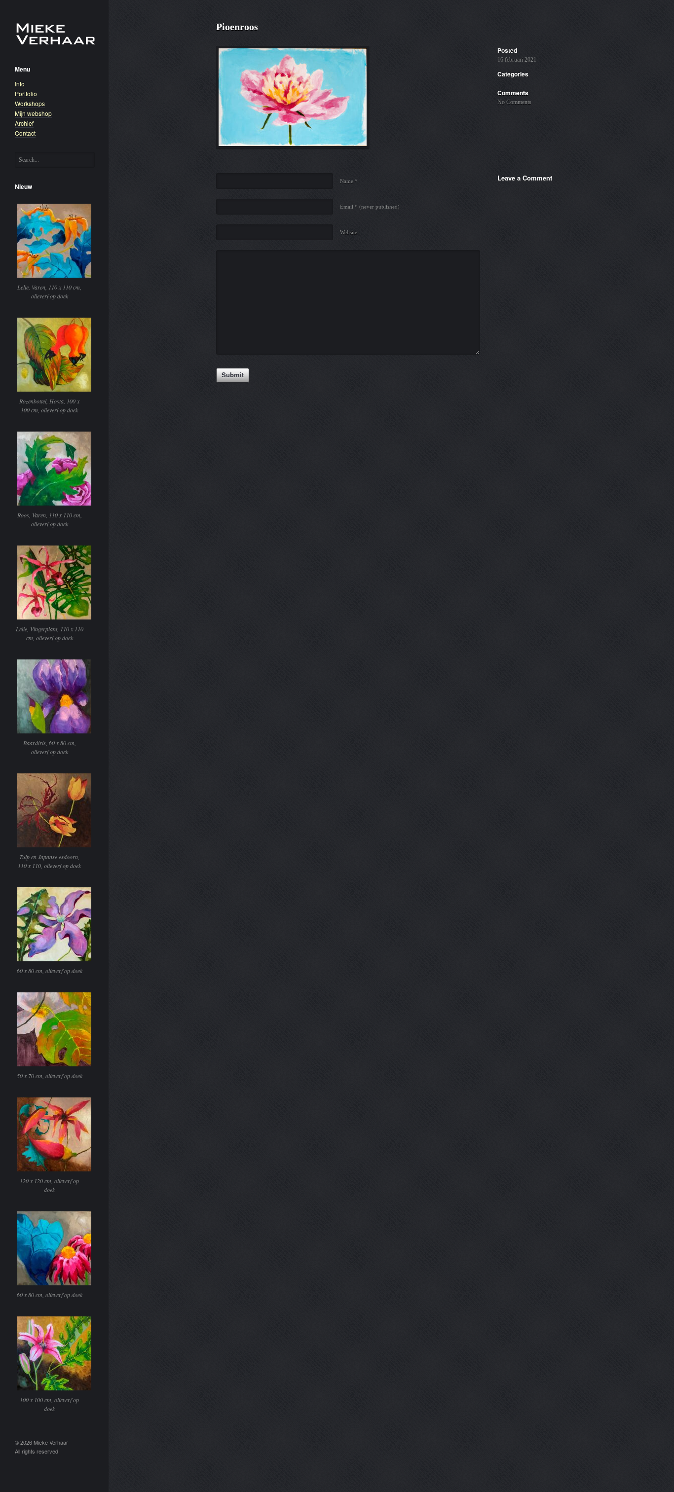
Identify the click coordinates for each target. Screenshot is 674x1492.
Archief (24, 123)
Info (20, 83)
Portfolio (26, 93)
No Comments (514, 102)
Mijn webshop (33, 113)
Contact (25, 133)
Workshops (30, 103)
